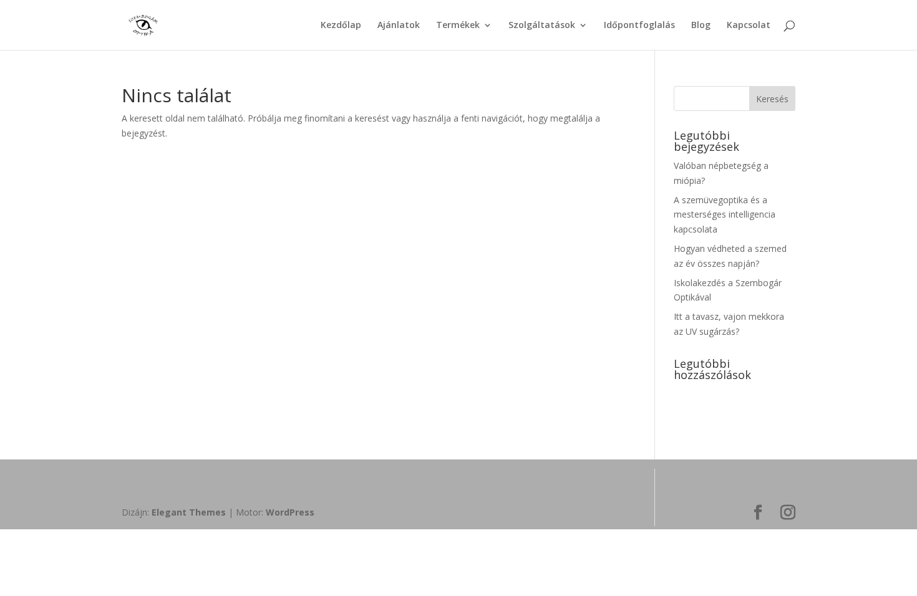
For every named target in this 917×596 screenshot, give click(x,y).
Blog (701, 26)
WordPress (290, 512)
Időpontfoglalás (639, 26)
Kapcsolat (748, 26)
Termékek (458, 26)
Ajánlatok (398, 26)
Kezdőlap (341, 26)
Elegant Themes (189, 512)
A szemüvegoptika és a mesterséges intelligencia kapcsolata (724, 215)
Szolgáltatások (541, 26)
